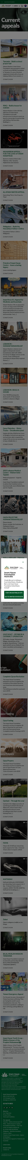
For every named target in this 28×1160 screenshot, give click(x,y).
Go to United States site (14, 597)
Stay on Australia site (14, 593)
